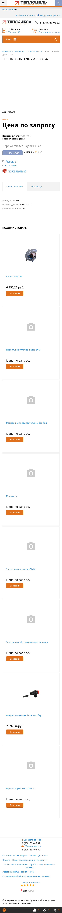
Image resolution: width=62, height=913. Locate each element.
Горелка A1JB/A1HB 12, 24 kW (20, 788)
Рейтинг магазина (31, 882)
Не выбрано (8, 9)
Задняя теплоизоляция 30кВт (21, 569)
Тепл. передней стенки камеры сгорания (27, 642)
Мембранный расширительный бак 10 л (26, 422)
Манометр (11, 495)
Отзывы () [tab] (36, 186)
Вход (42, 15)
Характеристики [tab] (14, 186)
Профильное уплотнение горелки (23, 349)
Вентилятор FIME (14, 276)
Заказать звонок (32, 839)
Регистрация (53, 15)
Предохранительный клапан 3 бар (23, 715)
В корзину (15, 293)
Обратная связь (32, 846)
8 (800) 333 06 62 (50, 22)
